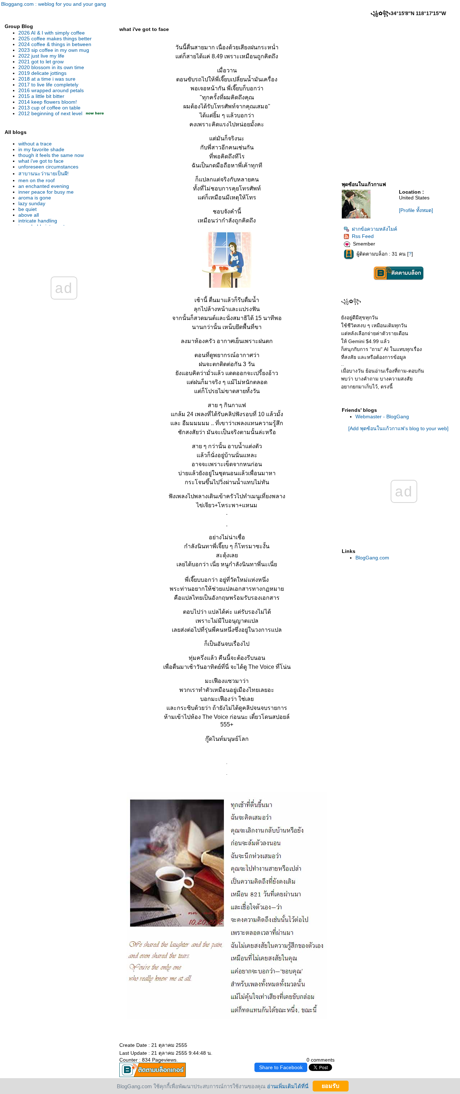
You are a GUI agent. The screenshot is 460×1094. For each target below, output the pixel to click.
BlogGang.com (372, 557)
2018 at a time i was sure (46, 79)
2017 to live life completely (48, 84)
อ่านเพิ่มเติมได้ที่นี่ (287, 1086)
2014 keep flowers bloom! (47, 102)
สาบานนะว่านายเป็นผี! (43, 173)
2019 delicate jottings (42, 73)
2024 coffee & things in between (54, 44)
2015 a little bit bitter (41, 96)
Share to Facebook (281, 1067)
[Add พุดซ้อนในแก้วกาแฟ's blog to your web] (398, 428)
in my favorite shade (41, 149)
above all (28, 215)
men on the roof (36, 180)
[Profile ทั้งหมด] (416, 210)
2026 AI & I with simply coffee (51, 33)
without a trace (35, 144)
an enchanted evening (43, 186)
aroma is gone (34, 198)
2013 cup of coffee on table (49, 108)
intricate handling (37, 221)
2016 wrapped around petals (51, 90)
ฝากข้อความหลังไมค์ (374, 229)
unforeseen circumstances (48, 167)
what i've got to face (41, 161)
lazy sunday (31, 203)
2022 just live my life (41, 56)
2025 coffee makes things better (55, 38)
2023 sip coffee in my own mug (53, 50)
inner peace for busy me (46, 192)
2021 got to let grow (41, 61)
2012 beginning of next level (50, 113)
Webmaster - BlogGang (382, 416)
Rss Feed (363, 236)
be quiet (27, 209)
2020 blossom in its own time (51, 67)
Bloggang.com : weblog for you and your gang (53, 4)
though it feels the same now (51, 155)
